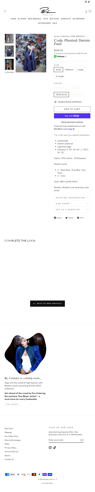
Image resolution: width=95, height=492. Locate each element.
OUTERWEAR (78, 19)
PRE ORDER (12, 404)
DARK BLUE (61, 88)
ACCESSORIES (44, 23)
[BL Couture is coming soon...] (25, 354)
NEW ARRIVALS (34, 19)
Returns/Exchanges (13, 440)
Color (58, 83)
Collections (65, 36)
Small (58, 69)
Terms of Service (11, 451)
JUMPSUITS (66, 19)
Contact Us (9, 459)
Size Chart (63, 204)
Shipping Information (70, 198)
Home (56, 36)
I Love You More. (47, 483)
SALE (54, 23)
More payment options (72, 122)
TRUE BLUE (61, 94)
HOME (13, 19)
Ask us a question (68, 210)
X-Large (60, 76)
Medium (69, 69)
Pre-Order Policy (11, 436)
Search (7, 455)
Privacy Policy (10, 448)
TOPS (45, 19)
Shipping (8, 432)
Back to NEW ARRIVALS (49, 303)
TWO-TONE (77, 94)
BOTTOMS (54, 19)
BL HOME (22, 19)
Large (80, 69)
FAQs (7, 444)
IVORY (75, 88)
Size (56, 65)
